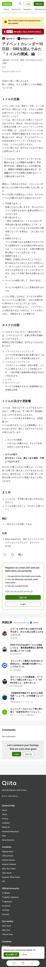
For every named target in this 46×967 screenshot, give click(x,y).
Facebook (6, 906)
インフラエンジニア (34, 60)
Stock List (16, 9)
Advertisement (8, 840)
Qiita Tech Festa (8, 868)
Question (27, 9)
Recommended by (22, 622)
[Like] (5, 555)
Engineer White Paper (11, 877)
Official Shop (7, 934)
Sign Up (28, 754)
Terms (4, 814)
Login (28, 4)
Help (4, 836)
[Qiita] (7, 4)
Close (24, 954)
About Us (6, 946)
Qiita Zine (6, 930)
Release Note (7, 851)
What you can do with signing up (19, 591)
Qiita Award (7, 873)
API (3, 881)
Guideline (6, 823)
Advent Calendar (9, 864)
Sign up (23, 597)
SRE (4, 63)
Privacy (5, 818)
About (4, 810)
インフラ (14, 60)
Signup (39, 4)
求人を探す (11, 954)
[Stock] (12, 555)
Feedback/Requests (10, 831)
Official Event (7, 856)
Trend (6, 9)
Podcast (5, 914)
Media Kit (6, 827)
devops (6, 60)
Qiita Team (6, 926)
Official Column (8, 860)
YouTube (5, 910)
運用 (22, 60)
